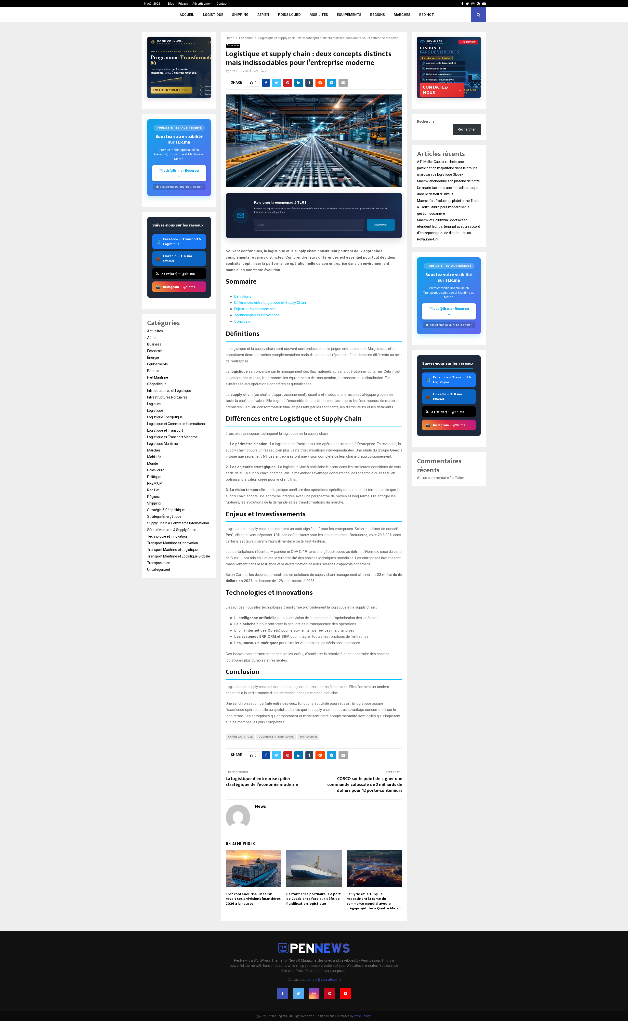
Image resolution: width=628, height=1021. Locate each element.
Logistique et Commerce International (176, 424)
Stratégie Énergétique (164, 516)
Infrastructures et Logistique (169, 391)
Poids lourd (289, 15)
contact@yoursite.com (323, 979)
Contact (222, 3)
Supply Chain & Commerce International (178, 523)
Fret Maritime (157, 377)
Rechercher (426, 121)
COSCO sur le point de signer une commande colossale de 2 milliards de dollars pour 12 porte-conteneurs (364, 784)
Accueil (187, 15)
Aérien (263, 15)
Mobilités (319, 15)
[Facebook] (282, 993)
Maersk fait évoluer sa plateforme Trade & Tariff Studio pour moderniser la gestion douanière (448, 207)
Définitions (242, 296)
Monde (152, 463)
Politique (154, 477)
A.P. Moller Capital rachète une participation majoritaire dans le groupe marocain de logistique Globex (447, 168)
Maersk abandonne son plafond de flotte (448, 181)
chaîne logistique (240, 736)
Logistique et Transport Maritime (172, 437)
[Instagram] (314, 993)
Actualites (155, 331)
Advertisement (202, 3)
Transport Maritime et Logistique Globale (178, 556)
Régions (377, 15)
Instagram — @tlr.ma (176, 286)
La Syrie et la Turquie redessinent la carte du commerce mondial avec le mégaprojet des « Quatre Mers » (374, 901)
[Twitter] (298, 993)
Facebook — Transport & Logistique (178, 241)
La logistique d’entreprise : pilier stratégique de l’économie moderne (262, 781)
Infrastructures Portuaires (167, 397)
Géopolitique (157, 384)
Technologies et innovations (257, 315)
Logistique (213, 15)
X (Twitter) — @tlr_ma (175, 273)
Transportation (158, 563)
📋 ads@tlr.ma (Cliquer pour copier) (179, 186)
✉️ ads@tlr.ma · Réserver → (179, 173)
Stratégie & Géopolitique (166, 510)
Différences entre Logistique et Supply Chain (270, 302)
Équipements (349, 15)
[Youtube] (345, 993)
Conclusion (243, 321)
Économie (233, 45)
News (233, 71)
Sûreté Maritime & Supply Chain (171, 530)
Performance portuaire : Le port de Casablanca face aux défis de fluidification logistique (313, 899)
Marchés (402, 15)
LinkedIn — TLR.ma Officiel (174, 258)
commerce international (276, 736)
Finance (153, 371)
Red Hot (426, 15)
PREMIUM (154, 483)
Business (154, 344)
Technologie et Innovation (167, 536)
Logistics (154, 404)
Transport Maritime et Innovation (172, 543)
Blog (171, 3)
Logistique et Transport (165, 430)
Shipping (240, 15)
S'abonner (380, 224)
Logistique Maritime (162, 444)
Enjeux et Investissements (255, 309)
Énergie (153, 357)
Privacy (183, 3)
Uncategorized (158, 569)
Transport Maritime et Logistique (172, 550)
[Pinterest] (329, 993)
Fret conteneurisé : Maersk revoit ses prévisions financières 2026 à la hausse (253, 899)
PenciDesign (362, 1016)
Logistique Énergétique (165, 417)
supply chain (308, 736)
